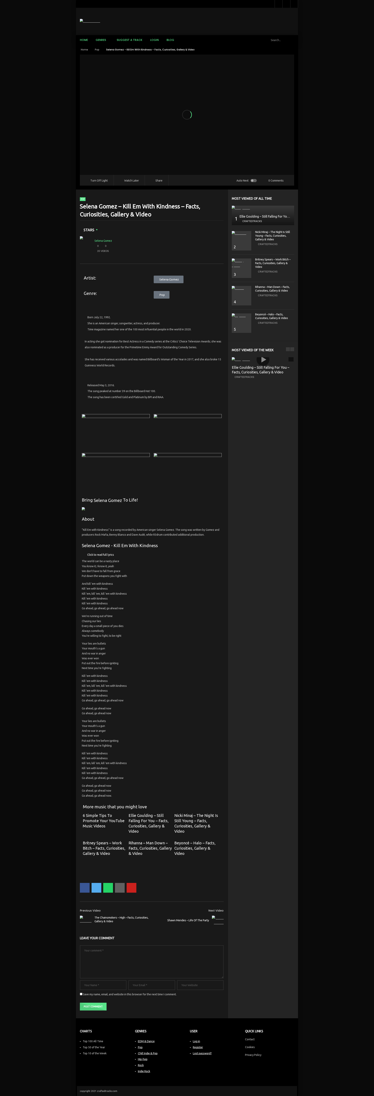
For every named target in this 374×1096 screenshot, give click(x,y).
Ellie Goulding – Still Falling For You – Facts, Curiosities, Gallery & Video (289, 216)
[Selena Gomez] (86, 246)
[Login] (294, 4)
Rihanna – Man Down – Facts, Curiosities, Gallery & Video (150, 848)
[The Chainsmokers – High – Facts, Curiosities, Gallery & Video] (86, 920)
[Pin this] (131, 888)
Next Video (216, 911)
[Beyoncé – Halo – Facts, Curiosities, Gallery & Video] (241, 315)
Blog (170, 40)
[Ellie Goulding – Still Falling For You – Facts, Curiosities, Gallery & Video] (263, 208)
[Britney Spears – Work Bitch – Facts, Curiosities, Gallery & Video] (241, 263)
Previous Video (90, 911)
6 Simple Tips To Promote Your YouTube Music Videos (103, 820)
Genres (101, 40)
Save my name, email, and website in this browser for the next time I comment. (129, 994)
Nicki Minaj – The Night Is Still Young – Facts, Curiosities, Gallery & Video (272, 235)
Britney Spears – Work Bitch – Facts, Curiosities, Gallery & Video (104, 848)
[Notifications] (286, 4)
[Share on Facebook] (85, 888)
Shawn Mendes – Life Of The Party (188, 920)
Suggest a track (129, 40)
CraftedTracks (252, 221)
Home (84, 40)
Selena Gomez (103, 240)
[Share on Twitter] (96, 888)
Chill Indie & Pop (148, 1053)
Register (198, 1047)
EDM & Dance (146, 1041)
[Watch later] (278, 4)
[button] (152, 554)
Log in (196, 1041)
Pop (97, 49)
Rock (141, 1065)
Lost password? (202, 1053)
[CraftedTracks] (90, 21)
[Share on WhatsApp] (108, 888)
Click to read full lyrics (100, 554)
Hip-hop (142, 1059)
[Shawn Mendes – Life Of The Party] (218, 920)
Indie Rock (144, 1071)
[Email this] (120, 888)
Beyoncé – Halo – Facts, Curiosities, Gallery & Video (194, 848)
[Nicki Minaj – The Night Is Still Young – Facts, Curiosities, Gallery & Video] (241, 233)
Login (154, 40)
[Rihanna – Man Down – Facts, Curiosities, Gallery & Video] (241, 288)
